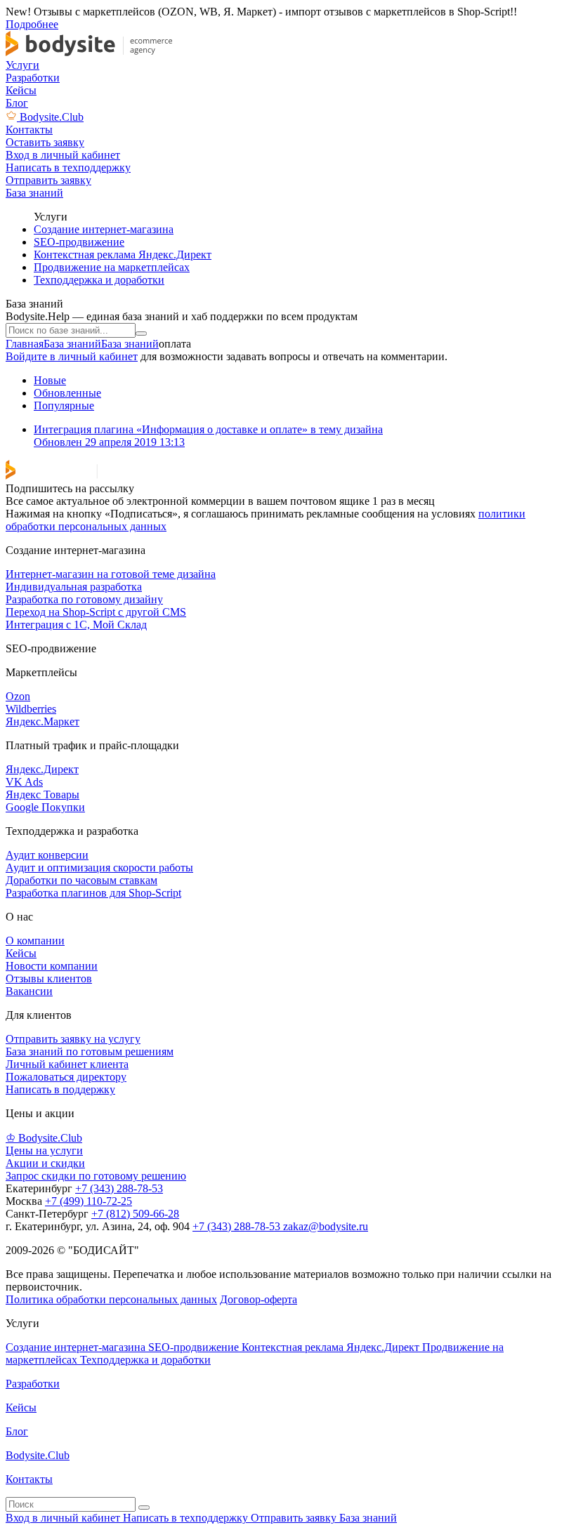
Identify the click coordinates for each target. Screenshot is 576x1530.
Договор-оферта (258, 1299)
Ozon (18, 696)
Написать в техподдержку (187, 1518)
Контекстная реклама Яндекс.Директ (122, 255)
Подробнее (32, 24)
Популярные (64, 405)
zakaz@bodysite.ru (325, 1226)
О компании (35, 941)
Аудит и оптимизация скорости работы (99, 867)
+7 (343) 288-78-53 (119, 1188)
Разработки (33, 78)
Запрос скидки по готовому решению (96, 1176)
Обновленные (67, 393)
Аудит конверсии (47, 855)
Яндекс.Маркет (42, 721)
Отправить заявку (295, 1518)
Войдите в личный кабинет (72, 356)
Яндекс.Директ (42, 769)
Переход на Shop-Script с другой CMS (96, 612)
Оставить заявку (45, 142)
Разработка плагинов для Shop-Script (93, 893)
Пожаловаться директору (66, 1077)
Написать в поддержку (60, 1089)
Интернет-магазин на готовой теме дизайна (111, 574)
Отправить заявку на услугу (73, 1039)
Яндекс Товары (42, 794)
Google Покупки (45, 807)
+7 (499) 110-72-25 (88, 1201)
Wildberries (31, 709)
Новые (50, 380)
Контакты (29, 130)
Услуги (22, 65)
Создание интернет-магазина (104, 229)
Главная (25, 344)
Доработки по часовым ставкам (81, 880)
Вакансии (29, 991)
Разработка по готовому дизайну (84, 599)
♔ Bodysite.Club (44, 1138)
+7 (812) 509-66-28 (135, 1214)
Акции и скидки (45, 1163)
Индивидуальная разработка (74, 587)
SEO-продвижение (79, 242)
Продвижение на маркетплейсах (112, 267)
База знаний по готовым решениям (90, 1051)
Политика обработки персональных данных (111, 1299)
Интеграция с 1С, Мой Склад (76, 625)
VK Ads (24, 782)
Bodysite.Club (52, 117)
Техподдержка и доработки (99, 280)
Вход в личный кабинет (64, 1518)
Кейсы (21, 90)
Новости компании (52, 966)
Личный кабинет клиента (67, 1064)
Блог (17, 103)
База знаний (72, 344)
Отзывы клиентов (49, 978)
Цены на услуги (44, 1150)
